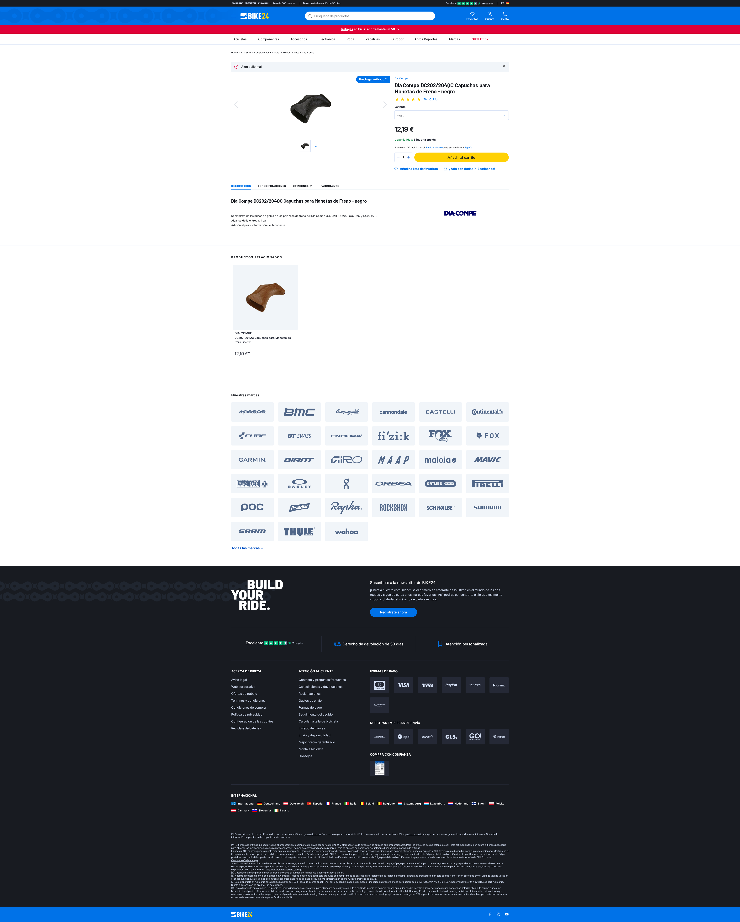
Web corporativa (243, 687)
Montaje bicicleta (311, 749)
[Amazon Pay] (475, 685)
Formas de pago (310, 707)
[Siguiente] (385, 104)
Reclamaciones (309, 693)
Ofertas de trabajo (244, 693)
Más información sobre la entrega (284, 869)
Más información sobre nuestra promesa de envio (349, 878)
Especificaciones (272, 186)
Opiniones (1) (303, 186)
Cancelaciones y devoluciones (320, 687)
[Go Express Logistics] (475, 736)
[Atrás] (236, 104)
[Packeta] (499, 736)
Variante (399, 106)
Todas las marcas (245, 548)
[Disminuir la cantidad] (398, 157)
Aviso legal (239, 680)
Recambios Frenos (304, 52)
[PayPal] (451, 685)
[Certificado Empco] (379, 768)
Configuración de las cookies (252, 721)
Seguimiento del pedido (316, 714)
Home (234, 52)
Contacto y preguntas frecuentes (322, 680)
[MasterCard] (379, 685)
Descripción (241, 186)
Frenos (286, 52)
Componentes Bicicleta (266, 52)
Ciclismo (246, 52)
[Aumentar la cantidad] (408, 157)
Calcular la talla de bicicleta (318, 721)
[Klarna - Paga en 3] (499, 685)
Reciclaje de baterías (246, 728)
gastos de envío (312, 834)
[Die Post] (427, 736)
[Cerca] (504, 65)
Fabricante (330, 186)
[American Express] (427, 685)
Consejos (305, 756)
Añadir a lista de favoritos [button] (419, 169)
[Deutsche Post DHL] (379, 736)
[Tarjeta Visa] (403, 685)
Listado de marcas (312, 728)
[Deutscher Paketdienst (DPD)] (403, 736)
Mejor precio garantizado (317, 742)
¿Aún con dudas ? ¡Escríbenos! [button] (472, 168)
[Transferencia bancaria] (379, 705)
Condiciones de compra (248, 707)
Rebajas (347, 29)
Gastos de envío (310, 700)
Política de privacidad (246, 714)
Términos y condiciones (248, 700)
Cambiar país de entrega (406, 847)
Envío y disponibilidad (314, 735)
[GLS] (451, 736)
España (469, 147)
